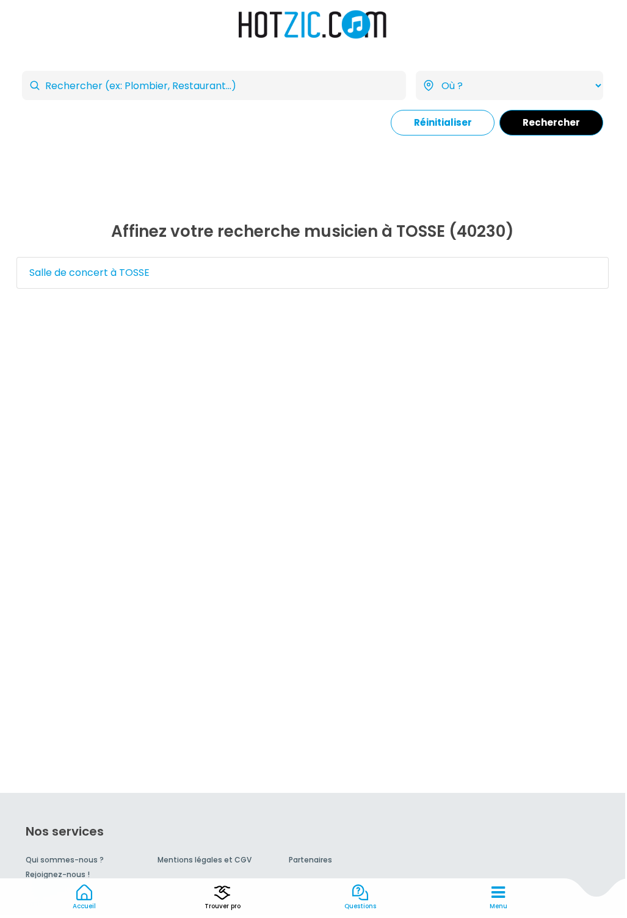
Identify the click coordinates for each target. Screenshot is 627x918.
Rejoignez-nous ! (58, 874)
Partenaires (310, 860)
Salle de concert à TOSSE (89, 273)
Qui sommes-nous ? (65, 860)
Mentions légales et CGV (205, 860)
